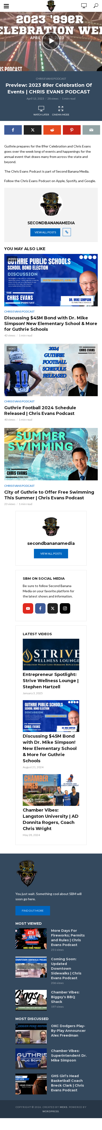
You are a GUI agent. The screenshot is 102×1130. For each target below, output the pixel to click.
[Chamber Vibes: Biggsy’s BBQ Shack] (31, 1000)
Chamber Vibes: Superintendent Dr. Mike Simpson (69, 1055)
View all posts (45, 232)
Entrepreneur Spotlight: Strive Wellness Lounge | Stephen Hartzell (51, 680)
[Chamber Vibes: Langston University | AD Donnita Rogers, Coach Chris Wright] (51, 790)
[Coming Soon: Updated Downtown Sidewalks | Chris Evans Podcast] (31, 967)
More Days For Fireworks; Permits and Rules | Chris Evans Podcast (68, 937)
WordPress (50, 1111)
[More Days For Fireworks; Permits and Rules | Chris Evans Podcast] (31, 938)
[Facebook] (40, 608)
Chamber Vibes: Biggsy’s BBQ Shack (65, 997)
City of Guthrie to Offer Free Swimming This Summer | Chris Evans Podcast (49, 495)
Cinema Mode (60, 114)
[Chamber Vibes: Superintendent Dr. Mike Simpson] (31, 1058)
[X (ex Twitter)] (52, 608)
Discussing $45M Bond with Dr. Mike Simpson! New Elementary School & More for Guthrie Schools (50, 323)
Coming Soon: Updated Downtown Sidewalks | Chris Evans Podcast (66, 968)
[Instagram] (65, 608)
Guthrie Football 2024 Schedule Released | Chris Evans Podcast (40, 410)
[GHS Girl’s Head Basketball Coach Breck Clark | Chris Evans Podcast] (31, 1084)
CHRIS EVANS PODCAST (51, 78)
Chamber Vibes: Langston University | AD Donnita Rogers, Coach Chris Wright (51, 819)
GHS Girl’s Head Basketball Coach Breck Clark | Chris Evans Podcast (67, 1083)
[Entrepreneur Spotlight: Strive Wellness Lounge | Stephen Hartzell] (51, 655)
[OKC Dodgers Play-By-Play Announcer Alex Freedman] (31, 1034)
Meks (63, 1107)
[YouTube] (28, 608)
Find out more (33, 910)
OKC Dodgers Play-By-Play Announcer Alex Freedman (68, 1031)
